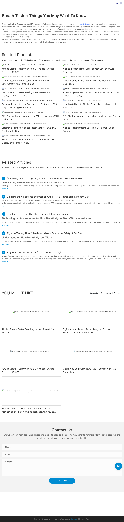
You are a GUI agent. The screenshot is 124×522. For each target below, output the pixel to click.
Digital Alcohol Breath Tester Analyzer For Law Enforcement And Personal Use (26, 82)
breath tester (85, 24)
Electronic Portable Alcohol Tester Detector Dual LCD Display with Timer (29, 129)
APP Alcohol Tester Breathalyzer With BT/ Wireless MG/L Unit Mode (31, 118)
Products (117, 293)
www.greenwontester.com (59, 519)
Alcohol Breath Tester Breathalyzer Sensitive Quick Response (89, 70)
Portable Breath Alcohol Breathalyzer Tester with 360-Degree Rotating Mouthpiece (30, 106)
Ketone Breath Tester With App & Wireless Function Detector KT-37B (28, 70)
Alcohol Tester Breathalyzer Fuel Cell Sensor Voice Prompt (88, 129)
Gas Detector (106, 293)
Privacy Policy (84, 519)
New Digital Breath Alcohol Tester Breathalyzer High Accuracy (90, 106)
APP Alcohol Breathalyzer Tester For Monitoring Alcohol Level (91, 118)
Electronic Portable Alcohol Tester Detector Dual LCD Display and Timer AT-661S (29, 141)
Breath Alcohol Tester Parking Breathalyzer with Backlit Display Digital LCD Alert (30, 94)
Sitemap (74, 519)
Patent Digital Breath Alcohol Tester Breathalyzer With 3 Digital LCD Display (92, 94)
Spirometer (94, 293)
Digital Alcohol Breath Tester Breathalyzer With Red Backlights (89, 82)
